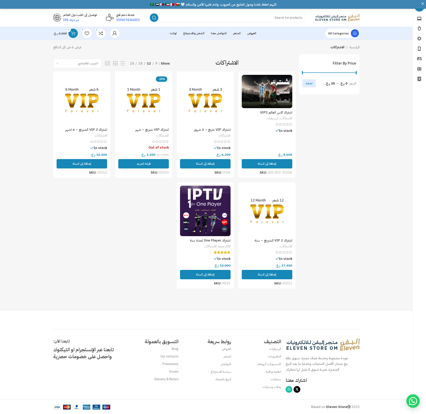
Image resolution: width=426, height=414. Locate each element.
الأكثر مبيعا (224, 246)
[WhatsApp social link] (289, 389)
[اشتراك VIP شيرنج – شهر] (143, 100)
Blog (175, 349)
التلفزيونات (274, 356)
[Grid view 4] (107, 63)
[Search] (154, 17)
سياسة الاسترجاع (221, 371)
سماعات (276, 379)
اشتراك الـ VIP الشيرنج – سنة (273, 240)
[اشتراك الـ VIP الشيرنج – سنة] (267, 211)
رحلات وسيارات (272, 387)
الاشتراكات (286, 118)
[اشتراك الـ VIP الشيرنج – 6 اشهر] (82, 100)
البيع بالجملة (223, 379)
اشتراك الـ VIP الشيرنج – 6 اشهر (86, 129)
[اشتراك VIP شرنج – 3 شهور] (205, 100)
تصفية (309, 83)
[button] (267, 163)
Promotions (170, 364)
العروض (226, 349)
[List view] (123, 63)
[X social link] (297, 389)
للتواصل (225, 364)
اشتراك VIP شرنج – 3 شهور (212, 129)
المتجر (227, 356)
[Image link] (323, 344)
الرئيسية (354, 47)
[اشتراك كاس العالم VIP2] (267, 91)
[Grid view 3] (115, 63)
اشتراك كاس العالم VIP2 (276, 112)
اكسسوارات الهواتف (269, 364)
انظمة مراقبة (273, 371)
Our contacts (169, 356)
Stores (173, 371)
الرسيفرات (272, 118)
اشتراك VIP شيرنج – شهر (152, 129)
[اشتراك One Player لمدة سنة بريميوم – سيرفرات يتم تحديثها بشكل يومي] (205, 211)
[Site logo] (337, 17)
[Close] (422, 3)
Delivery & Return (166, 379)
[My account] (115, 33)
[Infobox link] (123, 18)
